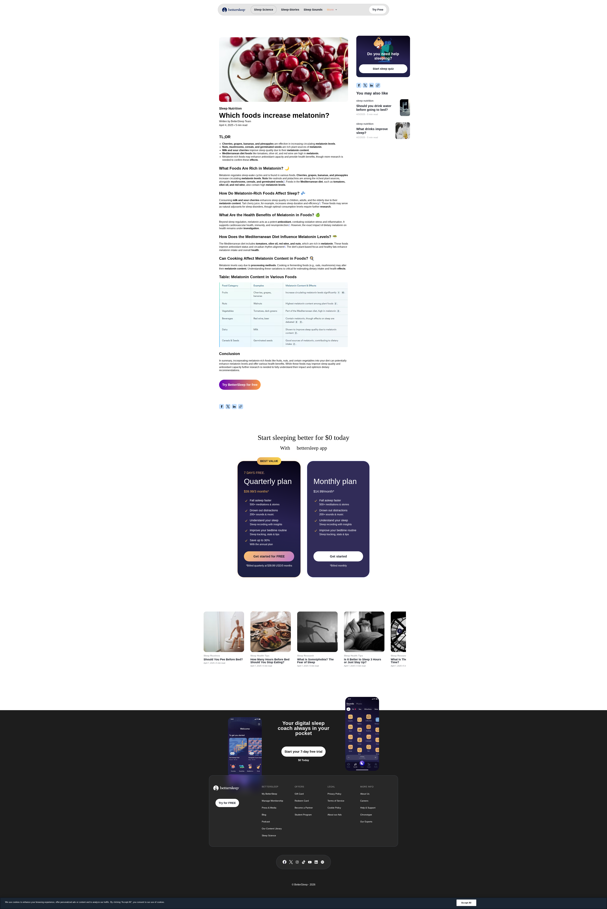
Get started (338, 556)
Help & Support (367, 807)
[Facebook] (284, 862)
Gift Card (299, 794)
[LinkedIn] (316, 862)
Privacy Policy (334, 794)
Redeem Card (302, 800)
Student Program (303, 814)
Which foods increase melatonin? (257, 29)
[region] (303, 903)
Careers (364, 800)
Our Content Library (272, 828)
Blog (264, 814)
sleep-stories (290, 9)
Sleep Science (263, 9)
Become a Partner (304, 807)
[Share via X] (227, 406)
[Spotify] (322, 862)
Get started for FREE (269, 556)
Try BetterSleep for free (240, 384)
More (330, 9)
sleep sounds (313, 9)
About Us (364, 794)
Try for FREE (227, 803)
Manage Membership (272, 800)
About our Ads (335, 814)
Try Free (377, 9)
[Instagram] (297, 862)
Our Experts (366, 821)
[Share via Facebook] (221, 406)
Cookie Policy (334, 807)
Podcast (266, 821)
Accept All (466, 903)
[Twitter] (291, 862)
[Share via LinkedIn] (234, 406)
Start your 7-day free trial (303, 751)
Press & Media (269, 807)
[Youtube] (310, 862)
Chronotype (366, 814)
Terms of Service (336, 800)
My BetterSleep (269, 794)
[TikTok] (304, 862)
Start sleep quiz (383, 68)
